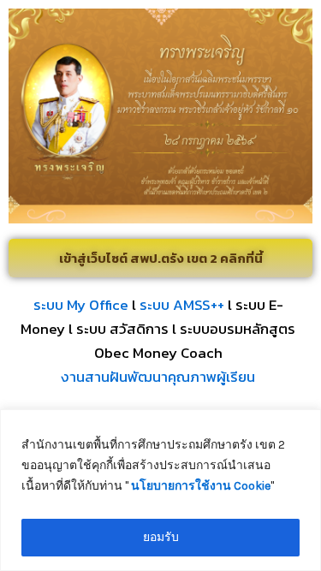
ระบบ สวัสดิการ (122, 329)
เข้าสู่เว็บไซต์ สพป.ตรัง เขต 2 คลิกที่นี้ (161, 258)
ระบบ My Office (80, 305)
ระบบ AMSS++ (182, 305)
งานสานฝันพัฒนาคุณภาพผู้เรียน (158, 377)
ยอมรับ (161, 537)
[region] (160, 490)
